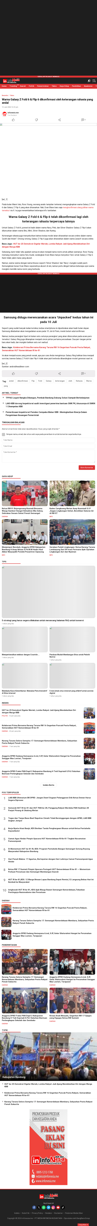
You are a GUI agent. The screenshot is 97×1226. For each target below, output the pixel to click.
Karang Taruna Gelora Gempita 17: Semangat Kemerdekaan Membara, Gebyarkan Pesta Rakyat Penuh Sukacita (39, 742)
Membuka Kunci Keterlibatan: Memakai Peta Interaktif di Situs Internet (24, 692)
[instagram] (53, 1207)
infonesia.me (13, 113)
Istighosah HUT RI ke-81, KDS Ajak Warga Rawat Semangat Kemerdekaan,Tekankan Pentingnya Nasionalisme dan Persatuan (46, 891)
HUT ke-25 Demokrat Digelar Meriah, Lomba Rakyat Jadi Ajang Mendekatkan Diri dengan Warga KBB (39, 711)
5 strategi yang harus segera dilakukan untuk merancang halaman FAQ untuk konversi (43, 620)
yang (6, 386)
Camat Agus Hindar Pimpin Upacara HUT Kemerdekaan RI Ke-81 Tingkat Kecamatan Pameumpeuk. (47, 839)
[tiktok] (63, 1207)
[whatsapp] (44, 1207)
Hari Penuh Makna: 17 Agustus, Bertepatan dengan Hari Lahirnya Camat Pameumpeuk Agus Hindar (50, 860)
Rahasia (79, 381)
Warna (89, 381)
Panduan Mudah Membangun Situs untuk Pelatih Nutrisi (70, 656)
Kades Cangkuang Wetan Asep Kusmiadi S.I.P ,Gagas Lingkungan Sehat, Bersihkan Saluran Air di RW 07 (72, 510)
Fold (40, 381)
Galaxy (48, 381)
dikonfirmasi (22, 381)
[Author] (4, 113)
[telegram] (48, 1207)
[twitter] (39, 1207)
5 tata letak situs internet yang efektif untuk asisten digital (71, 692)
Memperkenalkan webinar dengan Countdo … (20, 655)
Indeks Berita (48, 785)
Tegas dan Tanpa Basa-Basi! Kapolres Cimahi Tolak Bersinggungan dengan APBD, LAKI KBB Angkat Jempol (49, 819)
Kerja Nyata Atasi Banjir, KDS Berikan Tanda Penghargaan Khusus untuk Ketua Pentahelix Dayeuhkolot (49, 829)
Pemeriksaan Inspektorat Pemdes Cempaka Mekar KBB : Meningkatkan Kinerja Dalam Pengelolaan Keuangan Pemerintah (46, 413)
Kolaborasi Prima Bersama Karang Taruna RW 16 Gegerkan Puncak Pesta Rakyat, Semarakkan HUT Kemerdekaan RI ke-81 (39, 726)
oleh (70, 381)
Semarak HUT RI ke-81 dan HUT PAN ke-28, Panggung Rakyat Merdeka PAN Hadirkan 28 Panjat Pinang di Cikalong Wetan (48, 809)
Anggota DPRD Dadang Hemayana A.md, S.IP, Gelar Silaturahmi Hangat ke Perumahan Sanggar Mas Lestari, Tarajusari (41, 757)
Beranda (5, 95)
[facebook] (34, 1207)
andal (11, 381)
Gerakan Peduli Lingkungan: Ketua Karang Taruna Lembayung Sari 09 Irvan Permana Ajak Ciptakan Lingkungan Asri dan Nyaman (72, 549)
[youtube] (58, 1207)
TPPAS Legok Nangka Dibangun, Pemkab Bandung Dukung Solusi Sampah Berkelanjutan (47, 398)
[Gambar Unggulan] (48, 159)
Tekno (12, 95)
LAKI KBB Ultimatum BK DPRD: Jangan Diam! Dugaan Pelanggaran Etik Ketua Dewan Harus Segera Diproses (49, 799)
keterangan (60, 381)
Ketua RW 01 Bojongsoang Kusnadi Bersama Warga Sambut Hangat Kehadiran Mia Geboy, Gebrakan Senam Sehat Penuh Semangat (22, 510)
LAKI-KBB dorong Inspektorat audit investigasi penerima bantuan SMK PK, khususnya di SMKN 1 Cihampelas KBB (50, 405)
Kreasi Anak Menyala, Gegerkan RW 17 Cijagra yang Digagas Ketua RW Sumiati (70, 1017)
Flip (33, 381)
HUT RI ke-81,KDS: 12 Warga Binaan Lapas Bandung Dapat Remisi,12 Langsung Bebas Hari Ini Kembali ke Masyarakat (51, 880)
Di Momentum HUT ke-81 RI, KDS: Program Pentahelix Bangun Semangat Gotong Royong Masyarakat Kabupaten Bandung (49, 850)
